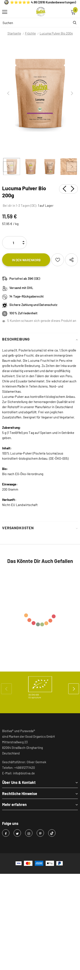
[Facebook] (5, 833)
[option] (40, 93)
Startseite (14, 33)
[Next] (71, 93)
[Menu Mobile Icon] (4, 12)
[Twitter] (17, 833)
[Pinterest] (40, 833)
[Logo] (41, 11)
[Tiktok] (51, 833)
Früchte (30, 33)
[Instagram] (28, 833)
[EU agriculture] (40, 687)
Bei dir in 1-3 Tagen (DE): (19, 205)
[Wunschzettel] (57, 259)
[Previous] (8, 93)
